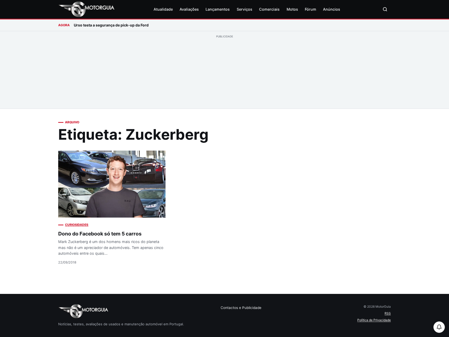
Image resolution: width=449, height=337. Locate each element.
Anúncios (331, 9)
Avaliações (189, 9)
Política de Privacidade (374, 320)
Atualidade (163, 9)
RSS (388, 313)
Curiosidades (76, 225)
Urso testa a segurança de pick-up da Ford (111, 25)
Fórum (310, 9)
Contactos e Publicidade (241, 308)
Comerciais (269, 9)
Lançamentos (218, 9)
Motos (292, 9)
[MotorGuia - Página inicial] (86, 9)
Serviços (244, 9)
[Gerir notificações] (439, 327)
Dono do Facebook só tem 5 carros (100, 234)
